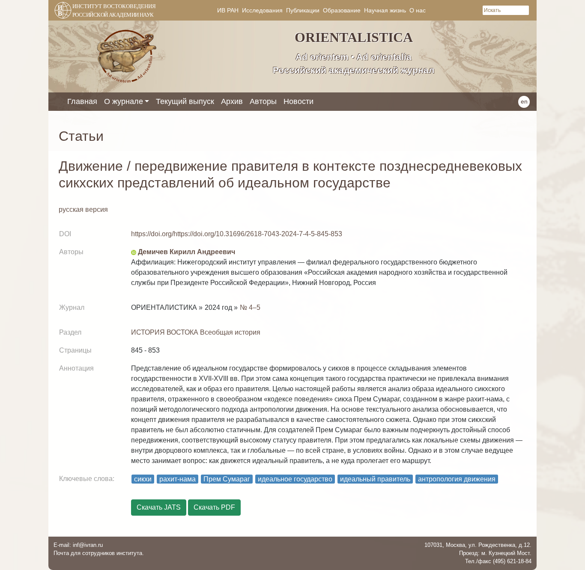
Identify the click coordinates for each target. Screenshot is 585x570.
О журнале (123, 101)
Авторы (263, 101)
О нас (417, 10)
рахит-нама (177, 479)
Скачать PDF (214, 507)
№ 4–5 (250, 307)
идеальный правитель (375, 479)
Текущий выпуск (185, 101)
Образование (342, 10)
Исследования (262, 10)
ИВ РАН (228, 10)
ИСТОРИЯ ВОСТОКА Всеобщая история (195, 332)
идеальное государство (295, 479)
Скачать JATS (159, 507)
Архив (232, 101)
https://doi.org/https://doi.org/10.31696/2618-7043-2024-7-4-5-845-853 (236, 234)
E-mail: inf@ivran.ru (78, 545)
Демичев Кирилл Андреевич (186, 251)
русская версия (83, 209)
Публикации (302, 10)
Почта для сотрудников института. (99, 553)
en (524, 101)
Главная (82, 101)
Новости (298, 101)
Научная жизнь (385, 10)
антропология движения (456, 479)
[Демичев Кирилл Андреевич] (133, 251)
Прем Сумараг (226, 479)
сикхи (143, 479)
